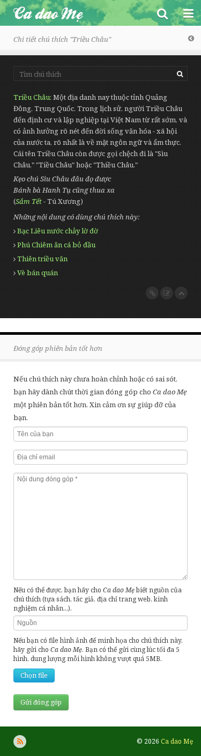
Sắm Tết (29, 201)
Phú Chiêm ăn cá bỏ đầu (56, 244)
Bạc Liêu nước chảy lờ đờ (57, 231)
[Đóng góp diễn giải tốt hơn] (166, 293)
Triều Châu (31, 97)
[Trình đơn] (188, 13)
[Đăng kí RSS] (19, 741)
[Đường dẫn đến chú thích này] (152, 293)
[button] (162, 13)
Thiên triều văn (42, 258)
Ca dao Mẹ (75, 13)
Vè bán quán (37, 272)
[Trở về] (191, 38)
